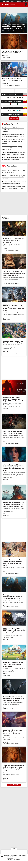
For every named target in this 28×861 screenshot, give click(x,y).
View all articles (14, 785)
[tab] (7, 91)
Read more (17, 859)
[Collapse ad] (14, 848)
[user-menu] (26, 4)
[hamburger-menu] (2, 4)
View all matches (14, 118)
